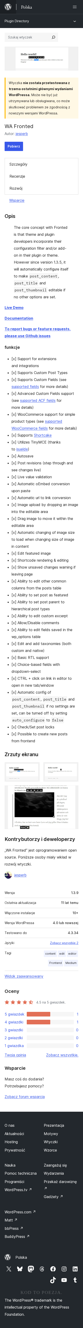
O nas (10, 1125)
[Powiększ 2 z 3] (72, 768)
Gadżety (53, 1196)
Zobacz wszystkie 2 (64, 943)
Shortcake (43, 435)
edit (62, 953)
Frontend (55, 963)
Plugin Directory (17, 21)
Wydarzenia (54, 1173)
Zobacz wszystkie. (62, 1055)
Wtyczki (51, 1141)
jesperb (22, 133)
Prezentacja (54, 1125)
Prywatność (15, 1150)
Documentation (19, 318)
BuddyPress (17, 1236)
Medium (71, 963)
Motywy (51, 1133)
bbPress (14, 1228)
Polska (21, 1257)
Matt (11, 1220)
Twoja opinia (15, 1055)
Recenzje (17, 176)
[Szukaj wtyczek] (53, 37)
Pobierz (14, 146)
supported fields (25, 386)
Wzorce (50, 1150)
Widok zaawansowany (24, 976)
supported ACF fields (38, 400)
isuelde (22, 449)
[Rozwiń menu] (75, 7)
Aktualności (14, 1133)
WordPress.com (20, 1212)
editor (72, 953)
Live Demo (14, 307)
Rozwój (15, 188)
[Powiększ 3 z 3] (72, 791)
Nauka (10, 1165)
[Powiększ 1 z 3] (33, 768)
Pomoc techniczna (21, 1173)
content (50, 953)
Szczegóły (18, 164)
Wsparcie (16, 200)
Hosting (11, 1141)
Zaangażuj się (55, 1165)
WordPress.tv (18, 1189)
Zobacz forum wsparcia (25, 1096)
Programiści (14, 1181)
